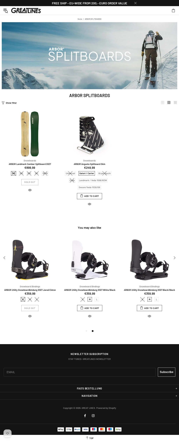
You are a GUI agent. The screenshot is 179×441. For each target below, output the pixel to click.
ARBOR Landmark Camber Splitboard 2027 (30, 164)
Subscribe (166, 372)
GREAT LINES (26, 10)
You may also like (89, 227)
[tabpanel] (30, 281)
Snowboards (30, 160)
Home (80, 19)
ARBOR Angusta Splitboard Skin (89, 164)
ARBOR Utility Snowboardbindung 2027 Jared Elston (30, 290)
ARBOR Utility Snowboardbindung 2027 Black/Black (149, 290)
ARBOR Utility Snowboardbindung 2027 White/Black (89, 290)
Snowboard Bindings (30, 286)
